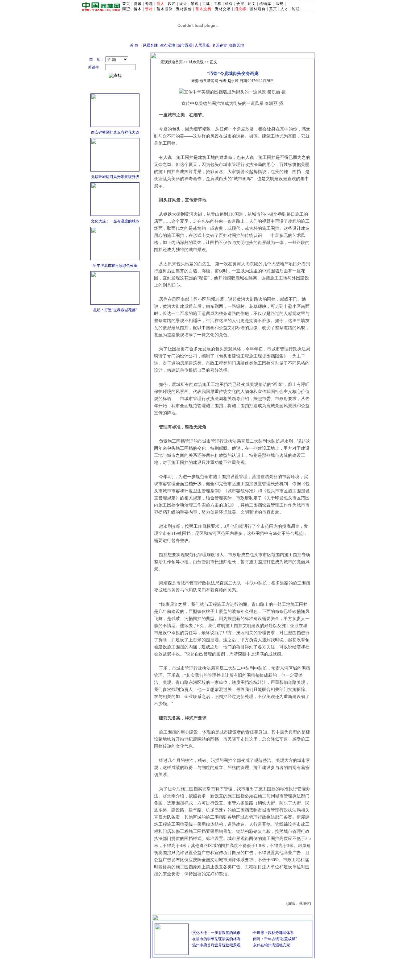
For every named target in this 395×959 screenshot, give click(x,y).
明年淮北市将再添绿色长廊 (115, 265)
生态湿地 (167, 45)
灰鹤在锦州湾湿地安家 (271, 945)
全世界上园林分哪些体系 (273, 933)
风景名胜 (150, 45)
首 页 (134, 45)
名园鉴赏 (219, 45)
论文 (252, 4)
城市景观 (184, 45)
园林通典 (258, 9)
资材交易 (223, 9)
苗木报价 (164, 9)
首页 (126, 4)
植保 (229, 4)
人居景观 (202, 45)
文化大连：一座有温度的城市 (115, 221)
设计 (183, 4)
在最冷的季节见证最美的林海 (216, 939)
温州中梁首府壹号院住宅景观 (216, 945)
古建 (206, 4)
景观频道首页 (171, 62)
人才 (285, 9)
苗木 (138, 9)
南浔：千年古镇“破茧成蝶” (275, 939)
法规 (280, 4)
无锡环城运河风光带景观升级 (115, 177)
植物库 (265, 4)
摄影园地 (236, 45)
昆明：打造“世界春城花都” (115, 310)
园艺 (172, 4)
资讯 (138, 4)
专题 (149, 4)
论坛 (296, 9)
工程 (218, 4)
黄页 (273, 9)
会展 (240, 4)
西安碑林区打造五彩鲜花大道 (115, 132)
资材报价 (184, 9)
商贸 (126, 9)
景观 (195, 4)
